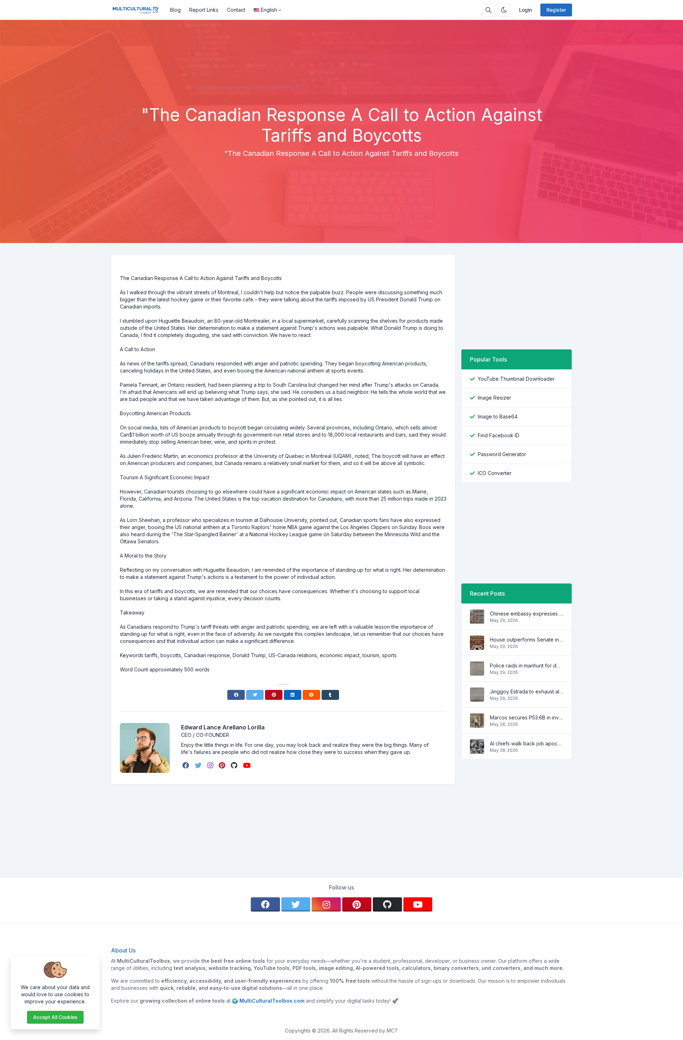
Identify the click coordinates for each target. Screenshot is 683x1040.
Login (525, 10)
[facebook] (186, 765)
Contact (236, 10)
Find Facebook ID (498, 435)
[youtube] (247, 765)
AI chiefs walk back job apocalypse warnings (526, 743)
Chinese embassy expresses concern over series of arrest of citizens (526, 614)
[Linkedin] (292, 695)
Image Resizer (494, 398)
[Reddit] (311, 695)
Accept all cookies (55, 1017)
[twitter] (199, 765)
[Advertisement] (341, 85)
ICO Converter (495, 473)
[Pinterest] (273, 695)
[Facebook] (236, 695)
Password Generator (502, 454)
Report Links (203, 10)
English (269, 10)
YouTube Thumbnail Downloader (516, 379)
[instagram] (211, 765)
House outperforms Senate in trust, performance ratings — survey (526, 640)
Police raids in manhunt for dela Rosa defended (526, 665)
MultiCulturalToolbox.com (272, 1001)
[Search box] (488, 10)
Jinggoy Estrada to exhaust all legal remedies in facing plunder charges (526, 691)
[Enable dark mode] (504, 10)
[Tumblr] (330, 695)
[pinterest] (222, 765)
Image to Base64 (498, 416)
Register (556, 10)
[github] (234, 765)
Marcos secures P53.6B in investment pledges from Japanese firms (526, 717)
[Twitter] (255, 695)
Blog (175, 10)
